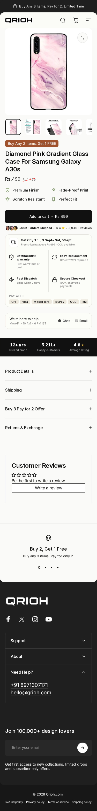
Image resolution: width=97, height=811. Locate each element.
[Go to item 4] (74, 127)
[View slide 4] (58, 567)
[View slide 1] (39, 567)
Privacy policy (35, 802)
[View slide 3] (52, 567)
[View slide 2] (45, 567)
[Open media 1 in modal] (82, 38)
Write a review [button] (48, 487)
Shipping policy (82, 802)
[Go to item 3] (54, 127)
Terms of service (58, 802)
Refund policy (14, 802)
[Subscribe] (82, 748)
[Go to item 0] (13, 127)
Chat (66, 321)
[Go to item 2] (33, 127)
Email (83, 321)
